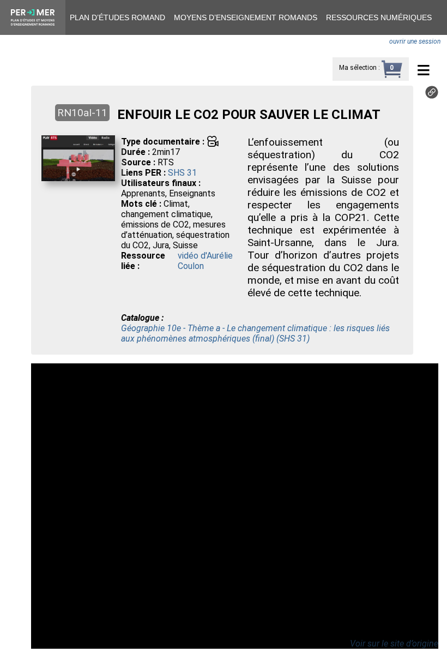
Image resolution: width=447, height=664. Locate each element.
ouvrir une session (414, 41)
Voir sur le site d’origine (394, 643)
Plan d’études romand (117, 17)
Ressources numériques (379, 17)
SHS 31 (182, 173)
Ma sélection (358, 67)
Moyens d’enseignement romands (245, 17)
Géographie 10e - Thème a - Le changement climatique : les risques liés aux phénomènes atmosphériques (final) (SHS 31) (255, 333)
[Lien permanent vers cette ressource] (431, 96)
